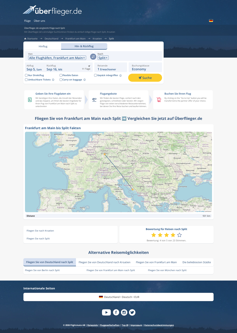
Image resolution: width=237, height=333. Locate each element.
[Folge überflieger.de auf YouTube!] (106, 312)
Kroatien (97, 38)
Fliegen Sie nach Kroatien (40, 230)
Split (111, 38)
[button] (54, 67)
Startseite (32, 38)
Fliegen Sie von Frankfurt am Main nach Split (111, 270)
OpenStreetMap (200, 211)
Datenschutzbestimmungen (159, 325)
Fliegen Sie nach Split (38, 238)
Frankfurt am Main (75, 38)
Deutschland (51, 38)
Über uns (39, 21)
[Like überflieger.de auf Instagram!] (124, 312)
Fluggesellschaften (110, 325)
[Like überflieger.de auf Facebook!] (116, 312)
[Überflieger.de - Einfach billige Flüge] (52, 10)
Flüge (27, 21)
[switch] (93, 57)
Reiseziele (92, 325)
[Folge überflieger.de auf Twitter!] (132, 312)
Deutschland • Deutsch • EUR (121, 297)
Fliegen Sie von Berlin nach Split (42, 270)
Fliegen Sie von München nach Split (167, 270)
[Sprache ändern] (211, 20)
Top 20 (125, 325)
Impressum (136, 325)
